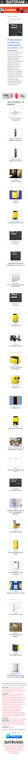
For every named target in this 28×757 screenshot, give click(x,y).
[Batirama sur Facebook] (9, 732)
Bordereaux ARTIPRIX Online (13, 689)
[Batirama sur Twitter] (12, 732)
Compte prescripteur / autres (15, 722)
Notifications (7, 750)
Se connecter (5, 725)
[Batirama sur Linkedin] (18, 732)
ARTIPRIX (19, 748)
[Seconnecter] (26, 2)
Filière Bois (18, 707)
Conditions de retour (13, 751)
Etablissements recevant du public (16, 697)
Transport (10, 714)
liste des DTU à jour (14, 687)
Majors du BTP (6, 702)
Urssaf (21, 702)
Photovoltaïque (15, 702)
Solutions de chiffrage (19, 719)
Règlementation (6, 704)
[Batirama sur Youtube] (15, 732)
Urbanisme (5, 699)
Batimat (9, 715)
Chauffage (14, 16)
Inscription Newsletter (19, 724)
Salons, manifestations (14, 710)
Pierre (3, 705)
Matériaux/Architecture (16, 701)
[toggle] (2, 2)
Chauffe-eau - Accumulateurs (15, 18)
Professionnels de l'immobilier (10, 712)
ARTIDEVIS (13, 748)
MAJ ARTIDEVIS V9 (14, 753)
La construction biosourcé (18, 704)
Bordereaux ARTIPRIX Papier (9, 691)
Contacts (11, 727)
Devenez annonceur (7, 724)
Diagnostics (14, 696)
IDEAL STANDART (15, 53)
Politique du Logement (8, 709)
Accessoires (11, 21)
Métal (15, 714)
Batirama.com (12, 745)
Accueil (9, 16)
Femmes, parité (10, 705)
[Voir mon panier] (23, 2)
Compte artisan (15, 720)
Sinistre (12, 707)
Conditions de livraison (17, 750)
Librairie (11, 719)
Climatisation (15, 715)
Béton (19, 714)
